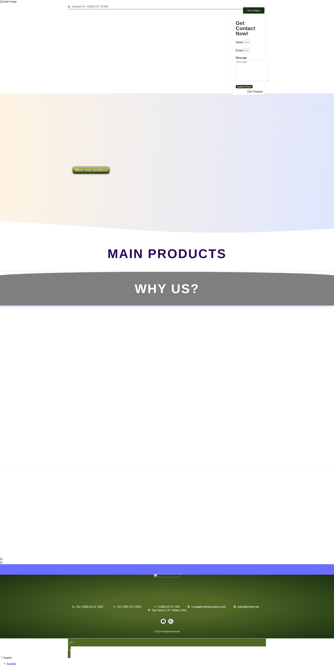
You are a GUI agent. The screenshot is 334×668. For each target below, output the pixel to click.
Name (240, 42)
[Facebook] (163, 621)
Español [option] (11, 663)
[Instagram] (170, 621)
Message (241, 57)
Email (240, 50)
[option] (170, 663)
